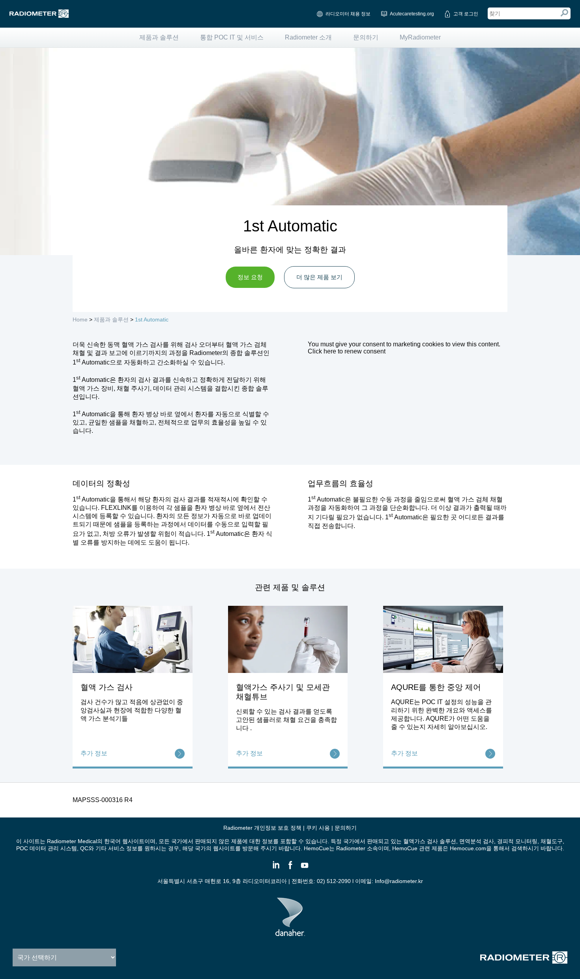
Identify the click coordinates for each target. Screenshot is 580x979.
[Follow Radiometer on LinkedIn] (276, 868)
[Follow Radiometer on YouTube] (304, 868)
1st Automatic (151, 319)
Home (80, 319)
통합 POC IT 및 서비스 (232, 37)
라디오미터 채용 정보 (348, 14)
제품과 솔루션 (159, 37)
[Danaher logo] (290, 933)
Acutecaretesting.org (412, 14)
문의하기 (365, 37)
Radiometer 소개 (308, 37)
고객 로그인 (465, 14)
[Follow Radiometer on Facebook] (290, 868)
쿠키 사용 (318, 828)
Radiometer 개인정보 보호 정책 (262, 828)
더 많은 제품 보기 (319, 277)
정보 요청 (250, 277)
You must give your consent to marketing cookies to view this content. (404, 348)
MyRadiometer (420, 37)
